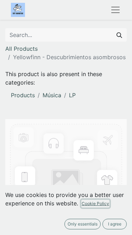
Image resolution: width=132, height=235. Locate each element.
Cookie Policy (95, 203)
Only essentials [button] (83, 224)
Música (52, 95)
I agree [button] (114, 224)
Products (23, 95)
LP (72, 95)
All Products (21, 48)
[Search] (119, 35)
